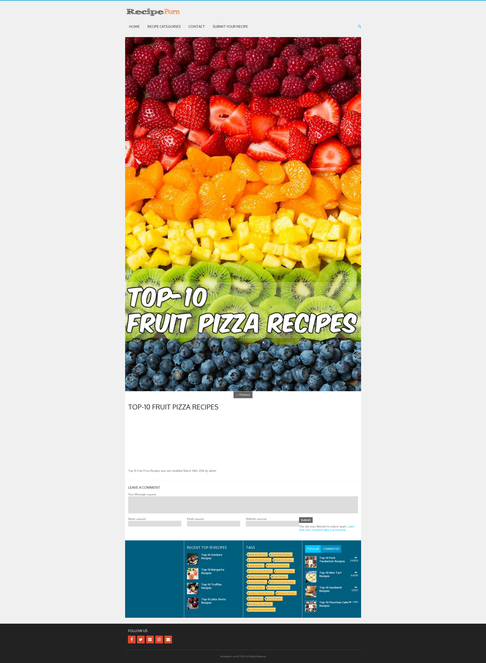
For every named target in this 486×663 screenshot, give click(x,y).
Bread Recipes (274, 598)
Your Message (142, 494)
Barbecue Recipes (287, 593)
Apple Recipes (256, 565)
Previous (243, 394)
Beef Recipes (255, 598)
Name (137, 518)
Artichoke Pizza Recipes (260, 571)
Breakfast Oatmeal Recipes (262, 609)
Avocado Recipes (257, 582)
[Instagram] (159, 639)
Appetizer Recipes (258, 554)
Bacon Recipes (256, 587)
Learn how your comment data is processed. (326, 528)
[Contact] (168, 639)
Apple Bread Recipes (281, 554)
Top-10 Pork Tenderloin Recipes (332, 559)
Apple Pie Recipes (284, 560)
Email (195, 518)
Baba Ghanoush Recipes (282, 582)
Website (256, 518)
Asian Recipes (280, 576)
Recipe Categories (164, 26)
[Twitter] (141, 639)
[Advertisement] (243, 440)
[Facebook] (132, 639)
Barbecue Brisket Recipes (261, 593)
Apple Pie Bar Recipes (259, 560)
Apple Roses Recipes (278, 565)
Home (134, 26)
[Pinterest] (150, 639)
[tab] (313, 549)
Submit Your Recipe (230, 26)
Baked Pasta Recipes (278, 587)
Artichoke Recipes (285, 571)
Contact (197, 26)
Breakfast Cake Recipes (260, 604)
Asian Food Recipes (258, 576)
